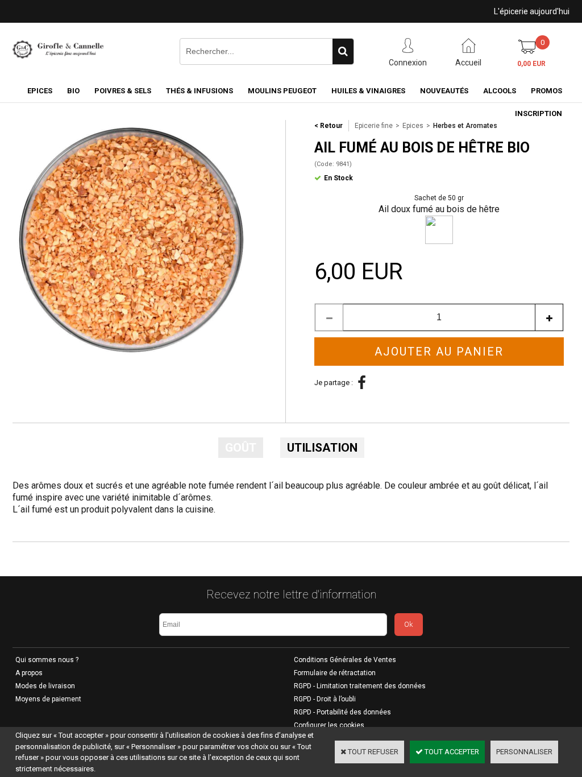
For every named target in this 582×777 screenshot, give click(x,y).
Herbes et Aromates (465, 126)
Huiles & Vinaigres (368, 90)
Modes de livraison (45, 686)
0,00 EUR (531, 64)
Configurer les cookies (329, 725)
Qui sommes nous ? (46, 660)
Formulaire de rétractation (335, 673)
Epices (39, 90)
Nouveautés (444, 90)
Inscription (538, 113)
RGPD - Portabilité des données (342, 712)
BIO (73, 90)
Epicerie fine (374, 126)
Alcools (499, 90)
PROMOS (546, 90)
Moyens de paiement (48, 699)
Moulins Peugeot (282, 90)
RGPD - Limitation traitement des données (360, 686)
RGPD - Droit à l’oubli (325, 699)
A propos (29, 673)
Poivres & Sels (122, 90)
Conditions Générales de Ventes (345, 660)
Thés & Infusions (199, 90)
